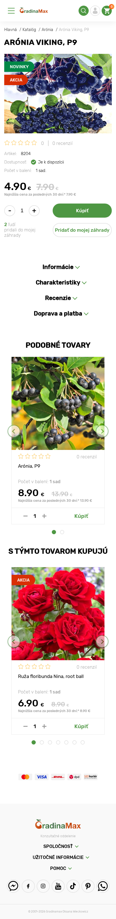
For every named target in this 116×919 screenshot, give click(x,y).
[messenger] (13, 886)
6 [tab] (74, 742)
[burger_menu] (11, 11)
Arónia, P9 (29, 466)
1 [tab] (54, 532)
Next (102, 431)
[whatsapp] (103, 886)
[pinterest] (88, 886)
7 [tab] (83, 742)
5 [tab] (66, 742)
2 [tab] (62, 532)
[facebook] (28, 886)
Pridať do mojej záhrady (82, 230)
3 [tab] (50, 742)
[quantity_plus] (44, 516)
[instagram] (43, 886)
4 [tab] (58, 742)
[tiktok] (73, 886)
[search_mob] (84, 11)
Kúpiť (82, 210)
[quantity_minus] (25, 516)
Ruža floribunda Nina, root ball (51, 676)
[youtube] (58, 886)
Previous (14, 431)
